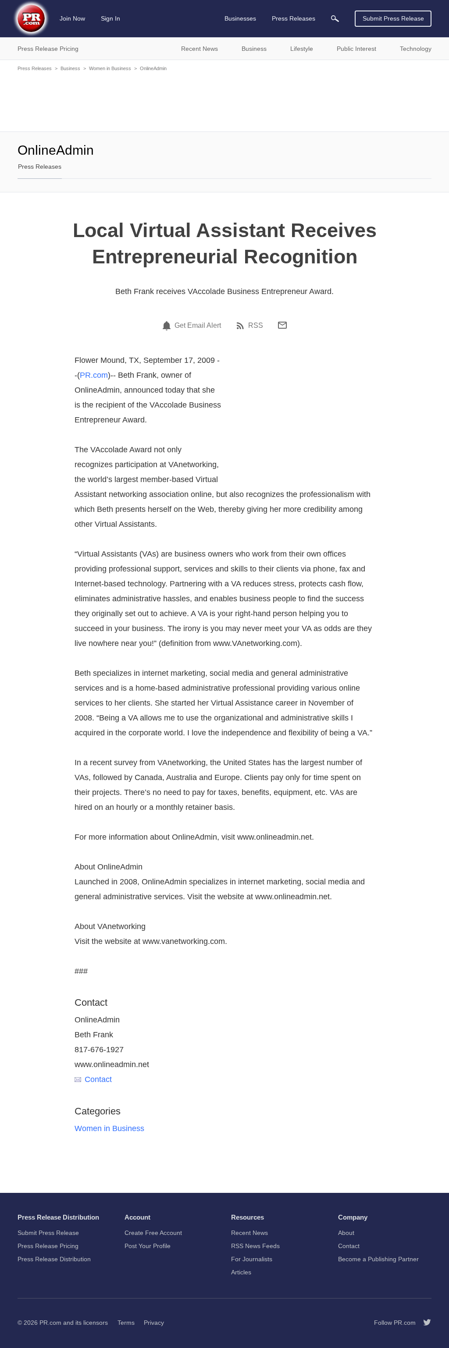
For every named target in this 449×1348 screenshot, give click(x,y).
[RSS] (241, 325)
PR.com (94, 375)
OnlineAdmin (153, 68)
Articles (241, 1272)
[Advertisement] (224, 101)
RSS (255, 325)
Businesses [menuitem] (240, 18)
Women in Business (110, 68)
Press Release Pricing (48, 1245)
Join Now (72, 18)
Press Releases (35, 68)
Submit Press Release (393, 18)
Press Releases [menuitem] (293, 18)
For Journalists (251, 1259)
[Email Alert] (168, 325)
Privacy (154, 1323)
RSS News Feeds (255, 1245)
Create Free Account (153, 1232)
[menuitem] (335, 18)
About (346, 1232)
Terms (126, 1323)
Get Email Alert (198, 325)
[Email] (282, 325)
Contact (98, 1079)
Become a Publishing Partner (378, 1259)
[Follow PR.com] (423, 1322)
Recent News (249, 1232)
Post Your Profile (148, 1245)
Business (70, 68)
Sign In (110, 18)
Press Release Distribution (54, 1259)
